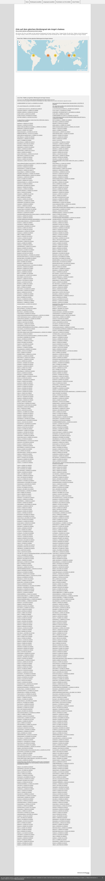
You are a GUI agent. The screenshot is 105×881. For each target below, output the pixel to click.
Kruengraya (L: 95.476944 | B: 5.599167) (25, 514)
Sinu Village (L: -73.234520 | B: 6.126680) (26, 738)
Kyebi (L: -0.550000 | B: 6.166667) (24, 529)
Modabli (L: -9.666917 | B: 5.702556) (60, 583)
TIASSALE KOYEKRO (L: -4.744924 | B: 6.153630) (27, 783)
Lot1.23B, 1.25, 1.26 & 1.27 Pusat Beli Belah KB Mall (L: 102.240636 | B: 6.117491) (34, 553)
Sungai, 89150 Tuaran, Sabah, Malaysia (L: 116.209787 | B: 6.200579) (32, 758)
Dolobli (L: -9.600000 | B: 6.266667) (59, 357)
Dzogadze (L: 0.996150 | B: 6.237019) (60, 366)
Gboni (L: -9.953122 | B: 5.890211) (24, 401)
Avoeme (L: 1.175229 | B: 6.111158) (24, 237)
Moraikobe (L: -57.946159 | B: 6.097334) (25, 589)
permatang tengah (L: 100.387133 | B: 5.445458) (27, 683)
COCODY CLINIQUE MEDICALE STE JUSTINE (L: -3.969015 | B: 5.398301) (33, 327)
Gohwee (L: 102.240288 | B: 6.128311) (60, 410)
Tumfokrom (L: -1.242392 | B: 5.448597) (25, 788)
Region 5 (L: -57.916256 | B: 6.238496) (25, 702)
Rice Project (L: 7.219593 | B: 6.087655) (25, 704)
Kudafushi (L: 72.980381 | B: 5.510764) (60, 517)
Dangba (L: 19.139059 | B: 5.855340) (60, 340)
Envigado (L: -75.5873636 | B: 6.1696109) (26, 379)
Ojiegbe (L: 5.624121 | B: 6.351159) (59, 639)
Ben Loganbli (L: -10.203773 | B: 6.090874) (61, 273)
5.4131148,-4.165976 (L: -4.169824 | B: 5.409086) (27, 110)
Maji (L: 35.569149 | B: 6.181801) (24, 563)
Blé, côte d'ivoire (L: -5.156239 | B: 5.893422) (61, 283)
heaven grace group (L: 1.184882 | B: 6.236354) (27, 437)
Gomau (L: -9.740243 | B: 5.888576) (59, 413)
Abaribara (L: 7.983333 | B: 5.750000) (25, 123)
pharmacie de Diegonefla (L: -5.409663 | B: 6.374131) (28, 687)
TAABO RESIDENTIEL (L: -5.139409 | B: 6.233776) (63, 763)
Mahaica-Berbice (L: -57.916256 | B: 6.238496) (62, 561)
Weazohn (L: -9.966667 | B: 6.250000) (60, 824)
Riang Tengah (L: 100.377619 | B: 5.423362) (61, 702)
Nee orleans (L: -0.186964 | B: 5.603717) (25, 607)
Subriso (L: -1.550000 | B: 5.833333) (24, 753)
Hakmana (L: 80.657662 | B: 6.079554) (25, 433)
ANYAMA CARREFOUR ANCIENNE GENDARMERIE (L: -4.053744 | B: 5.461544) (34, 219)
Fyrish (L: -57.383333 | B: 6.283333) (24, 389)
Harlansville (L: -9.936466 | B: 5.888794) (25, 435)
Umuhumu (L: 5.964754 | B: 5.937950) (60, 810)
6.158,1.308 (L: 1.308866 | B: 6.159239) (60, 113)
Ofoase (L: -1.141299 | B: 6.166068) (24, 634)
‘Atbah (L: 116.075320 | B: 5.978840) (60, 844)
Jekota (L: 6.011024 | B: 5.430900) (59, 467)
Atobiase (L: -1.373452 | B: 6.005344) (60, 234)
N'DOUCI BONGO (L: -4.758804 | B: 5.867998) (62, 594)
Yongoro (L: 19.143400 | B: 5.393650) (60, 834)
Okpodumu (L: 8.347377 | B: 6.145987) (60, 646)
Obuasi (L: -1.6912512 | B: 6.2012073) (60, 629)
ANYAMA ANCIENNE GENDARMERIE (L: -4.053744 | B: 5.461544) (66, 217)
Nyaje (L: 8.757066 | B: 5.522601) (24, 619)
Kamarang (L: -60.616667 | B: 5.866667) (25, 480)
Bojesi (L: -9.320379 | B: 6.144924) (59, 288)
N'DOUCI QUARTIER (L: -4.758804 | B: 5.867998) (62, 597)
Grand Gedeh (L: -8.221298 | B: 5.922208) (61, 418)
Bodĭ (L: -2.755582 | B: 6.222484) (24, 287)
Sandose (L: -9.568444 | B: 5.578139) (60, 716)
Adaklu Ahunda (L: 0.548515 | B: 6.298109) (61, 145)
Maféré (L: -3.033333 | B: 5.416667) (24, 560)
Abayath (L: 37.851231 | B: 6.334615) (60, 123)
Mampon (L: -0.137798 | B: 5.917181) (60, 565)
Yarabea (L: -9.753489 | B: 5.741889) (60, 832)
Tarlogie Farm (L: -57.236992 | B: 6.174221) (61, 770)
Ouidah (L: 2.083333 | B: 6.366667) (24, 665)
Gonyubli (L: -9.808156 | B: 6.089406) (25, 415)
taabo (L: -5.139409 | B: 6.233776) (59, 761)
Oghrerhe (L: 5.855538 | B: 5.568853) (60, 636)
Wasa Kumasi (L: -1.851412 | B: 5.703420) (61, 822)
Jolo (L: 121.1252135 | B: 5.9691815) (25, 477)
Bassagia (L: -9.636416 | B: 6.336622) (25, 266)
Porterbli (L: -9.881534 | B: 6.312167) (60, 690)
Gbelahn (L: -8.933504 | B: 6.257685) (25, 398)
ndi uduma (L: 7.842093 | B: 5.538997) (60, 604)
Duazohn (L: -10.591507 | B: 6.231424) (25, 362)
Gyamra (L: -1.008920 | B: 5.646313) (60, 430)
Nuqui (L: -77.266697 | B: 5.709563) (59, 617)
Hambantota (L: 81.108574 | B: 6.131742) (61, 433)
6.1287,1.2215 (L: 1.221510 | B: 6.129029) (26, 113)
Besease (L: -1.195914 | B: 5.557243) (25, 278)
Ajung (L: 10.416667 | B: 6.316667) (24, 178)
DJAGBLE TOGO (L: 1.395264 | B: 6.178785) (26, 354)
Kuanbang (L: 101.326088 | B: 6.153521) (25, 516)
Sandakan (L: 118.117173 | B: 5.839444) (25, 716)
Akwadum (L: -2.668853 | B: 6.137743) (25, 193)
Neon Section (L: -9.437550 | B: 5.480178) (61, 607)
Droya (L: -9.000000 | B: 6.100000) (24, 361)
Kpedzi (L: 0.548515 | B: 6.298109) (24, 507)
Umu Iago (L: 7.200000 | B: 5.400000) (25, 800)
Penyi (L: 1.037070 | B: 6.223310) (24, 680)
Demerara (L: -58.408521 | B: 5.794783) (60, 345)
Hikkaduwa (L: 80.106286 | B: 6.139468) (60, 437)
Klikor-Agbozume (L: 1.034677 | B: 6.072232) (61, 495)
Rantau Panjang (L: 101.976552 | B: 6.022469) (27, 700)
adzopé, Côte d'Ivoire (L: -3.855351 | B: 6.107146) (27, 153)
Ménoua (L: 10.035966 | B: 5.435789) (25, 577)
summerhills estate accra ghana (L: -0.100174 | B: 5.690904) (30, 756)
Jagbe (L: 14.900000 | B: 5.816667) (59, 460)
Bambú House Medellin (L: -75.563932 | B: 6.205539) (28, 254)
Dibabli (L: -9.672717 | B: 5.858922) (24, 350)
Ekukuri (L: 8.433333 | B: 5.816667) (24, 372)
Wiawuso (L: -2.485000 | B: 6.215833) (60, 829)
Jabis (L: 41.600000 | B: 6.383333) (24, 460)
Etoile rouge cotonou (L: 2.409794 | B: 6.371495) (62, 381)
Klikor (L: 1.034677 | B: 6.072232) (24, 495)
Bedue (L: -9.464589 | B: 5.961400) (24, 271)
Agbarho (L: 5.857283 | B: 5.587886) (60, 157)
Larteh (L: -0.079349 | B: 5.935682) (24, 543)
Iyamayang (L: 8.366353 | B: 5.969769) (25, 459)
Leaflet (78, 70)
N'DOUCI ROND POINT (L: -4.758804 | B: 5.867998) (63, 599)
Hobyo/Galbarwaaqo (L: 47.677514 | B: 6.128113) (27, 440)
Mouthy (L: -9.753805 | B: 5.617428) (59, 589)
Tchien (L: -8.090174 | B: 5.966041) (24, 773)
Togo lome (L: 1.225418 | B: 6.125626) (25, 785)
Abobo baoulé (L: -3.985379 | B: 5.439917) (61, 131)
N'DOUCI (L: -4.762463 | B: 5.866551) (25, 592)
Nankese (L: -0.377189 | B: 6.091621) (25, 602)
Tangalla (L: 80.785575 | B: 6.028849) (60, 768)
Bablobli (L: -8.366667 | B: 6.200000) (60, 246)
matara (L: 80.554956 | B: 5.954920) (24, 570)
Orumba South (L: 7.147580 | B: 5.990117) (26, 660)
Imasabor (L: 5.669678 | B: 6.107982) (60, 449)
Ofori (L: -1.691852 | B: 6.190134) (59, 634)
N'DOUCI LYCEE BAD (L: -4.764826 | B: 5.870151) (27, 597)
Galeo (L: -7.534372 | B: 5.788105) (24, 393)
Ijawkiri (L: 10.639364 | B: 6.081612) (60, 447)
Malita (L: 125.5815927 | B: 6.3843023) (60, 563)
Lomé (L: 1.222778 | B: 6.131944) (24, 551)
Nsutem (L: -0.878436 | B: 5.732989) (60, 616)
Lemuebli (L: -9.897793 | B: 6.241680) (60, 545)
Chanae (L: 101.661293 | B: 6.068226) (60, 318)
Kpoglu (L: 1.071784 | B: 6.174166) (24, 509)
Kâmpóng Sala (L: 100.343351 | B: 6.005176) (61, 480)
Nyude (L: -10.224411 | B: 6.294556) (24, 621)
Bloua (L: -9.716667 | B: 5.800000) (24, 285)
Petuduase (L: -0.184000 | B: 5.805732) (25, 685)
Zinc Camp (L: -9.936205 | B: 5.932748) (25, 841)
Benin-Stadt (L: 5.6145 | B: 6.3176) (24, 276)
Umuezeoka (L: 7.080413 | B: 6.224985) (25, 809)
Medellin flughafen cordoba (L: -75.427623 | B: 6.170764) (29, 575)
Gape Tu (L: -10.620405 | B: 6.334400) (25, 396)
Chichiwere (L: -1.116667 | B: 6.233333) (25, 323)
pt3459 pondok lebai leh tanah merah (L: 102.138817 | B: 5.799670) (66, 692)
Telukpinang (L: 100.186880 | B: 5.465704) (26, 777)
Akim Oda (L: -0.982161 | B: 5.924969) (60, 182)
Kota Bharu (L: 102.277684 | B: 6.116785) (61, 502)
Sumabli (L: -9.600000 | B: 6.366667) (60, 755)
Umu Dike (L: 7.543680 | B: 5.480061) (60, 799)
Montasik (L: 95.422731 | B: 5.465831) (60, 587)
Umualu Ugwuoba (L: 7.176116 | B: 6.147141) (62, 805)
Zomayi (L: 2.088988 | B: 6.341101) (59, 843)
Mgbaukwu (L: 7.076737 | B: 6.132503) (25, 578)
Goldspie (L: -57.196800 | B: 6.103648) (25, 411)
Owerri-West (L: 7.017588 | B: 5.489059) (60, 668)
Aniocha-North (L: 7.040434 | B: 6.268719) (26, 210)
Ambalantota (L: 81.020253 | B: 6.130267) (26, 202)
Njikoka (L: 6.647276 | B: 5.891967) (59, 614)
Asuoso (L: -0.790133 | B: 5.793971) (60, 231)
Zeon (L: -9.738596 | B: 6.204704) (59, 839)
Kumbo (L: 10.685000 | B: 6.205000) (60, 519)
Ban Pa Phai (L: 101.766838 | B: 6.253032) (61, 258)
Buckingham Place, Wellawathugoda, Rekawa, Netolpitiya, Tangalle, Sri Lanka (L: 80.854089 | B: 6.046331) (69, 304)
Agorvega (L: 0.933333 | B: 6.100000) (25, 166)
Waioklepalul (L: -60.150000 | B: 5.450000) (61, 819)
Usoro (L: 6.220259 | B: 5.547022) (59, 814)
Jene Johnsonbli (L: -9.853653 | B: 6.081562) (26, 470)
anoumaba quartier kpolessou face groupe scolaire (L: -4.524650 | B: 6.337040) (34, 214)
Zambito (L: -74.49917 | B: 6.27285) (59, 838)
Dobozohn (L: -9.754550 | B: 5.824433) (60, 354)
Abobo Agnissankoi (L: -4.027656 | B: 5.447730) (27, 131)
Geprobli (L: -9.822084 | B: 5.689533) (60, 405)
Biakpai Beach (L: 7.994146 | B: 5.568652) (61, 280)
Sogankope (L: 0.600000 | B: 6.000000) (60, 741)
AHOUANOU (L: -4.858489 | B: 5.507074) (61, 171)
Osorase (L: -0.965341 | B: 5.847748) (25, 661)
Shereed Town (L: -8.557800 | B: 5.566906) (26, 729)
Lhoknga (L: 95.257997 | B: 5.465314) (60, 546)
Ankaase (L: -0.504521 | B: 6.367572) (60, 210)
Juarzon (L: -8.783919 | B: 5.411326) (25, 478)
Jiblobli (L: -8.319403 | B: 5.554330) (24, 472)
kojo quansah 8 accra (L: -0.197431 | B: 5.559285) (62, 497)
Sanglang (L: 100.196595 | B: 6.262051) (60, 717)
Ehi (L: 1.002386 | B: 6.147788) (58, 369)
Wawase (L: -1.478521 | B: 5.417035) (25, 824)
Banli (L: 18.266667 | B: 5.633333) (24, 261)
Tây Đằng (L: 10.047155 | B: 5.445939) (60, 771)
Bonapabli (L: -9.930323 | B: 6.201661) (60, 293)
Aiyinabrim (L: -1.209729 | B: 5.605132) (25, 177)
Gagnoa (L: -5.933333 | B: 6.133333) (25, 391)
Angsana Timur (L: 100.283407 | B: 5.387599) (26, 209)
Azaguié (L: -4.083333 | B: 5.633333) (60, 244)
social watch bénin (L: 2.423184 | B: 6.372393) (62, 738)
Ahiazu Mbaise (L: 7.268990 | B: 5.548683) (26, 171)
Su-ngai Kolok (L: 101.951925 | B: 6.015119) (61, 749)
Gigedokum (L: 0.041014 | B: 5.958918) (25, 406)
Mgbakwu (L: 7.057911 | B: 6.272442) (60, 577)
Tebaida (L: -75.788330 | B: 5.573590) (25, 775)
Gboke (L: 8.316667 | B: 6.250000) (59, 399)
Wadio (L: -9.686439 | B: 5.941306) (59, 817)
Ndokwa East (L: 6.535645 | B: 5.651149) (61, 605)
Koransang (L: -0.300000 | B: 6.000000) (60, 500)
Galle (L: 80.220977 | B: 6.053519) (59, 393)
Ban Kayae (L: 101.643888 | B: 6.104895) (61, 256)
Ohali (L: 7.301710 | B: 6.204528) (59, 638)
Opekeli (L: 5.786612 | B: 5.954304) (59, 655)
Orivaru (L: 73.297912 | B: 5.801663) (25, 658)
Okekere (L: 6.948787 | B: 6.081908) (24, 641)
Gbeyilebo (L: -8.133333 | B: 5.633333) (60, 398)
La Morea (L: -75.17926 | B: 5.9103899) (25, 533)
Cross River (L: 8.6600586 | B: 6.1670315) (26, 337)
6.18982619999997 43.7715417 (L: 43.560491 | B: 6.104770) (65, 115)
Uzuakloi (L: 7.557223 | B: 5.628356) (25, 815)
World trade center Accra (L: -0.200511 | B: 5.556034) (63, 831)
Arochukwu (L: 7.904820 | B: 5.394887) (25, 224)
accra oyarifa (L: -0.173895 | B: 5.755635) (61, 142)
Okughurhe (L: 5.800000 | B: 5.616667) (25, 648)
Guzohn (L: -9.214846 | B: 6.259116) (24, 428)
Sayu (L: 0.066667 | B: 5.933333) (24, 722)
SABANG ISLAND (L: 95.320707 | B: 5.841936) (62, 710)
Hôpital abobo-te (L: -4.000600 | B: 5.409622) (61, 440)
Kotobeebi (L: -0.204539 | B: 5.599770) (60, 506)
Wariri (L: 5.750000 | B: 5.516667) (24, 822)
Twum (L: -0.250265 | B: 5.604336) (24, 792)
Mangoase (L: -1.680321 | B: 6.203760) (25, 567)
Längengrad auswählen (49, 2)
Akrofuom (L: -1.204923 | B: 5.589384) (25, 188)
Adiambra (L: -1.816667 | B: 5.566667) (60, 148)
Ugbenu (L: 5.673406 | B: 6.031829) (59, 793)
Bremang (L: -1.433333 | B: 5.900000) (60, 300)
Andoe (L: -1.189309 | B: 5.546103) (24, 205)
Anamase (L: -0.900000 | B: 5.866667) (25, 204)
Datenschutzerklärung (19, 878)
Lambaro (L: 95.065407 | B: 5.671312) (25, 538)
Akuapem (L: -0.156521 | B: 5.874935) (60, 190)
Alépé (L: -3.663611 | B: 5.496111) (59, 195)
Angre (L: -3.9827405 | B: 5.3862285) (60, 205)
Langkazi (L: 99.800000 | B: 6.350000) (60, 541)
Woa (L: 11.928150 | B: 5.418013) (24, 831)
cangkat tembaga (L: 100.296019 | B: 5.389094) (62, 313)
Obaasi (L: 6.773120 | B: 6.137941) (59, 621)
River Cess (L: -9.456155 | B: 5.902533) (25, 705)
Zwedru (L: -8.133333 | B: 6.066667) (24, 844)
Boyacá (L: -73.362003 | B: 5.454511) (25, 298)
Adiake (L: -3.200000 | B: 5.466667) (24, 148)
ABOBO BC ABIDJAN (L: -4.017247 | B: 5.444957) (27, 133)
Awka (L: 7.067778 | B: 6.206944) (59, 239)
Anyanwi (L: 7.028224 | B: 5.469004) (25, 222)
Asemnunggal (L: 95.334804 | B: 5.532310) (26, 226)
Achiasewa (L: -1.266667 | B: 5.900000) (60, 143)
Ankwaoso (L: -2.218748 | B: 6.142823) (25, 212)
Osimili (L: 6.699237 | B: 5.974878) (59, 660)
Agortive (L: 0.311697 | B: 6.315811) (59, 165)
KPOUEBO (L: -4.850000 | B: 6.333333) (60, 511)
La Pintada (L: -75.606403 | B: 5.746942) (60, 533)
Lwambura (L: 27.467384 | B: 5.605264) (25, 556)
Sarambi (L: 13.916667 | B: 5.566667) (60, 719)
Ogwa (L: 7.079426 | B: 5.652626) (24, 638)
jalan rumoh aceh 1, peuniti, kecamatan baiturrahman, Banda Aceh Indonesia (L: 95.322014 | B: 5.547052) (69, 463)
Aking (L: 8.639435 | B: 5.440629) (59, 183)
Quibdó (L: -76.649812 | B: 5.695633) (25, 699)
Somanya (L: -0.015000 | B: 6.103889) (60, 743)
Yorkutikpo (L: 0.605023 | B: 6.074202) (25, 836)
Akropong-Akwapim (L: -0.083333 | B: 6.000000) (27, 190)
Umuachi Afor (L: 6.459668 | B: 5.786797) (61, 800)
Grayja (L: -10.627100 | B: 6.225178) (25, 421)
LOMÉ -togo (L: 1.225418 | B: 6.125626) (60, 551)
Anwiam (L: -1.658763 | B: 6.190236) (25, 215)
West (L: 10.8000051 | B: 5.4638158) (60, 826)
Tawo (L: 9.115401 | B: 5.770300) (24, 771)
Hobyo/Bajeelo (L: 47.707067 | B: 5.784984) (61, 438)
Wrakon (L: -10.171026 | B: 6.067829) (25, 832)
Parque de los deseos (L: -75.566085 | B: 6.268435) (63, 673)
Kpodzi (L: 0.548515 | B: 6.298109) (59, 507)
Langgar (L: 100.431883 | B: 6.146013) (25, 541)
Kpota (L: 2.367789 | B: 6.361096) (59, 509)
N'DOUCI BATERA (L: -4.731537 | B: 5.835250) (27, 594)
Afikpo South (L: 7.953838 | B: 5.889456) (60, 155)
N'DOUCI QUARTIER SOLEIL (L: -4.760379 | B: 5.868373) (29, 599)
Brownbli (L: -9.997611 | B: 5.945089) (60, 302)
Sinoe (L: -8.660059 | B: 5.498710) (59, 736)
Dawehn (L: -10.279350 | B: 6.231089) (25, 344)
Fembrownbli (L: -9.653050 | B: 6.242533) (61, 384)
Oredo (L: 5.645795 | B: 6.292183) (59, 656)
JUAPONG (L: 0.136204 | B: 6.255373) (60, 477)
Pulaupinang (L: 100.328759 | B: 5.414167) (61, 695)
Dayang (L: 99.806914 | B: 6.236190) (60, 344)
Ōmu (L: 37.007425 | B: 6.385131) (24, 651)
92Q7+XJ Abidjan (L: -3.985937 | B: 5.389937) (62, 120)
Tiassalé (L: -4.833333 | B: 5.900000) (60, 780)
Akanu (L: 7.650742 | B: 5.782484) (59, 180)
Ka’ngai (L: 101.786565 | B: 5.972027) (25, 487)
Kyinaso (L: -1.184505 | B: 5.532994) (60, 529)
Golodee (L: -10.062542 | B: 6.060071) (25, 413)
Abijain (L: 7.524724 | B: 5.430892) (59, 128)
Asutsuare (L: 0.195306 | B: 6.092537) (25, 232)
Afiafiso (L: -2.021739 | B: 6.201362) (59, 153)
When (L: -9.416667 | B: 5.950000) (24, 827)
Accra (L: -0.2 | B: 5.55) (57, 140)
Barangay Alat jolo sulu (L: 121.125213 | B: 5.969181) (63, 263)
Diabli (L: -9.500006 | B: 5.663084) (59, 349)
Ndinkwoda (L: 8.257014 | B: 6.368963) (25, 605)
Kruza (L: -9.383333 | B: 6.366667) (59, 514)
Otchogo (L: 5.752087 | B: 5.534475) (60, 661)
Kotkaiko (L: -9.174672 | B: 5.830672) (60, 504)
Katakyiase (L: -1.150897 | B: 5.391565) (60, 485)
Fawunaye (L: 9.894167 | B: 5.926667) (25, 384)
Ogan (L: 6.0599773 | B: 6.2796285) (24, 636)
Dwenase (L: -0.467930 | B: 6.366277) (25, 366)
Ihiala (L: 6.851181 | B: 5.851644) (59, 445)
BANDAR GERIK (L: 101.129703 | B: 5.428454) (62, 260)
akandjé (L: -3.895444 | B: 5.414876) (25, 180)
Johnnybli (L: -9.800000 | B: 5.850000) (25, 475)
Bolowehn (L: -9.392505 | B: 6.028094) (25, 293)
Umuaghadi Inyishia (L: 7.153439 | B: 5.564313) (27, 802)
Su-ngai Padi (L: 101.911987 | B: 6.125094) (26, 751)
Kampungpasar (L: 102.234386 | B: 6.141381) (26, 482)
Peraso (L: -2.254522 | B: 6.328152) (24, 682)
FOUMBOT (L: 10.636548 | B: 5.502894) (60, 388)
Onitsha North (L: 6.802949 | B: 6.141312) (26, 653)
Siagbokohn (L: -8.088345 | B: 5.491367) (25, 731)
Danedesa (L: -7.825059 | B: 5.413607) (25, 340)
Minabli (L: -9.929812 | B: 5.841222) (24, 580)
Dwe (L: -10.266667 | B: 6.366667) (59, 364)
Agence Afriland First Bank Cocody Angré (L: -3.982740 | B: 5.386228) (31, 163)
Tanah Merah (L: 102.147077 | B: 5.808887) (26, 768)
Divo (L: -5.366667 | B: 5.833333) (59, 352)
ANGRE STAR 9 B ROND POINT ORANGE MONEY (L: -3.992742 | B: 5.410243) (69, 207)
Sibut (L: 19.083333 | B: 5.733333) (24, 732)
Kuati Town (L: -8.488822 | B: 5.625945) (60, 516)
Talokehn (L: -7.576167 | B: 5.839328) (60, 766)
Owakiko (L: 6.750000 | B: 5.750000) (25, 666)
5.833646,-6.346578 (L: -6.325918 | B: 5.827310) (27, 112)
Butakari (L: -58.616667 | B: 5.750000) (60, 308)
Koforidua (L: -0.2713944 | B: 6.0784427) (25, 497)
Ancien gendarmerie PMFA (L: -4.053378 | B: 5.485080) (64, 204)
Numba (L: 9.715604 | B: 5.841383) (24, 617)
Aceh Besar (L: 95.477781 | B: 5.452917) (25, 143)
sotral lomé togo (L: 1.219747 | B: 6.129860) (26, 744)
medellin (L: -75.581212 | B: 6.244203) (60, 573)
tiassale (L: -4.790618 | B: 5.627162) (24, 782)
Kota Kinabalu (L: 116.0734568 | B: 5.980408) (26, 504)
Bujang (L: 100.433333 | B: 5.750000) (25, 306)
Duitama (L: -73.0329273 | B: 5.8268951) (61, 362)
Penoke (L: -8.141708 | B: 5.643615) (24, 678)
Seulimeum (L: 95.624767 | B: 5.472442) (25, 727)
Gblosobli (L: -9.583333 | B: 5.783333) (25, 399)
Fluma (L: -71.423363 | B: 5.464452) (24, 388)
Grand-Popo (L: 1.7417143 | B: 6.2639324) (61, 420)
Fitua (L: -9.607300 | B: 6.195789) (59, 386)
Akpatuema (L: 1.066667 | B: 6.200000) (60, 185)
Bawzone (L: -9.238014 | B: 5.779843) (25, 268)
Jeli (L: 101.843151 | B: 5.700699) (24, 468)
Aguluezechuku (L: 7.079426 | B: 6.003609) (26, 168)
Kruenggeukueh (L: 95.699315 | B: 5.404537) (61, 512)
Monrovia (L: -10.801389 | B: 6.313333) (25, 587)
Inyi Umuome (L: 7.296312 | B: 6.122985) (61, 450)
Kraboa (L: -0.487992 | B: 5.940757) (24, 512)
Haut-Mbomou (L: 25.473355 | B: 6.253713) (61, 435)
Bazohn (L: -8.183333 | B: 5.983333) (24, 270)
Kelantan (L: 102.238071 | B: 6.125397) (25, 489)
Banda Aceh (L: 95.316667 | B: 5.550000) (26, 260)
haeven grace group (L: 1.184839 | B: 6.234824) (62, 432)
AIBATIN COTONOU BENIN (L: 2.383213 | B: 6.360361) (28, 175)
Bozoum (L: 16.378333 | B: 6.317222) (60, 298)
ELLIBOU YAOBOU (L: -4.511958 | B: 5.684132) (27, 376)
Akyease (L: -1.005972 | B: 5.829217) (60, 193)
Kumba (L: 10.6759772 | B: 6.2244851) (25, 519)
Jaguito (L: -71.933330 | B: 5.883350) (25, 462)
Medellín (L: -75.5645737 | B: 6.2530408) (25, 573)
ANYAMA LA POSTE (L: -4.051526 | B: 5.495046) (62, 219)
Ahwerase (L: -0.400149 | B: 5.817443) (60, 173)
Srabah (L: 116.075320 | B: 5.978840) (25, 748)
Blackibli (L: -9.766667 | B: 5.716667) (25, 283)
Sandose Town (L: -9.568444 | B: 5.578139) (26, 717)
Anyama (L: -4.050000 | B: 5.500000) (25, 217)
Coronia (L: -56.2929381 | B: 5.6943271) (60, 330)
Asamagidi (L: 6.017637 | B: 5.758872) (60, 224)
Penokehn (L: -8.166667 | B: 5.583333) (60, 678)
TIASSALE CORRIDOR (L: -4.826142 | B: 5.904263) (63, 782)
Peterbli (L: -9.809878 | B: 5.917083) (60, 683)
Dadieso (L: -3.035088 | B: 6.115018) (60, 337)
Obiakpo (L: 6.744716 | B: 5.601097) (60, 624)
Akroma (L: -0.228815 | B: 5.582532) (60, 188)
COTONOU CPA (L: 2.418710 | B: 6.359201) (61, 333)
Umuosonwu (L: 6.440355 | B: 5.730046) (25, 812)
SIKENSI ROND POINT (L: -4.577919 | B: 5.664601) (63, 734)
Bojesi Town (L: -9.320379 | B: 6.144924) (25, 290)
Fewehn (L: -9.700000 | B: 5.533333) (25, 386)
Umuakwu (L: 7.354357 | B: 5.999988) (25, 805)
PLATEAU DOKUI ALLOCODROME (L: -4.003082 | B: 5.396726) (65, 687)
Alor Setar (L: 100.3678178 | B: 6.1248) (60, 197)
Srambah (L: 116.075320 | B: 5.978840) (60, 748)
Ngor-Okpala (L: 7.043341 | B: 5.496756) (60, 612)
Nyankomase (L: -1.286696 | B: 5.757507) (61, 619)
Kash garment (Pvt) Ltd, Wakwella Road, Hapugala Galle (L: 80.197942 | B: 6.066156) (68, 104)
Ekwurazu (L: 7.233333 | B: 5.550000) (25, 374)
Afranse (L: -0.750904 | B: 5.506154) (24, 157)
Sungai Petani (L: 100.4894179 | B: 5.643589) (62, 756)
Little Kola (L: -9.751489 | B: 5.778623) (60, 548)
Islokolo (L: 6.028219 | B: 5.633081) (24, 454)
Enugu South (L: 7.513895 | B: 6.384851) (61, 377)
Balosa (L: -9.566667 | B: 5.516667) (59, 251)
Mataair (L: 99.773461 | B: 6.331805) (60, 568)
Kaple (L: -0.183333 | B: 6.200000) (59, 484)
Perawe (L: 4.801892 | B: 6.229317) (59, 682)
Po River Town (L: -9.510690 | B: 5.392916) (26, 688)
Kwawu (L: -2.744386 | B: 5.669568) (59, 528)
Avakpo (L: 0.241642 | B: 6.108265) (59, 236)
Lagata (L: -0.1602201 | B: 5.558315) (25, 534)
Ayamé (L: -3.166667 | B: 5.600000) (59, 243)
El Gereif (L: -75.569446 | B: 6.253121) (60, 374)
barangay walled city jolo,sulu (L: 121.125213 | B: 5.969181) (29, 265)
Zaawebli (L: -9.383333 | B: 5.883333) (25, 838)
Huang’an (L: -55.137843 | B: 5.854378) (25, 442)
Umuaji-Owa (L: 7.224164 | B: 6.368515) (60, 804)
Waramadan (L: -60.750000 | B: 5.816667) (61, 821)
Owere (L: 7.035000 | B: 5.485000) (59, 666)
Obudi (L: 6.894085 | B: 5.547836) (24, 631)
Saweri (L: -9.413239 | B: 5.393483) (59, 721)
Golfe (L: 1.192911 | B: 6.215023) (59, 411)
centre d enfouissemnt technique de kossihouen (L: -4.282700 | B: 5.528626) (33, 315)
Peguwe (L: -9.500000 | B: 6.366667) (60, 675)
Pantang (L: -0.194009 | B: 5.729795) (25, 672)
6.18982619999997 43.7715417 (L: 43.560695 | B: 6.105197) (30, 103)
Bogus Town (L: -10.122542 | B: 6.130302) (26, 288)
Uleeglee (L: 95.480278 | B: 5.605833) (25, 799)
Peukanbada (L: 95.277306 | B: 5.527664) (61, 685)
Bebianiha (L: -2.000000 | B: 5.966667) (60, 270)
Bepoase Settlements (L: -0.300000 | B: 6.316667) (62, 276)
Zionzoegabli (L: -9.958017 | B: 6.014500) (61, 841)
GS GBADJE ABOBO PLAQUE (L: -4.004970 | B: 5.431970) (64, 421)
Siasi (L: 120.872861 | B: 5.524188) (59, 731)
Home (27, 2)
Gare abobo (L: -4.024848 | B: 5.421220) (60, 396)
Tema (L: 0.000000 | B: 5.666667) (59, 777)
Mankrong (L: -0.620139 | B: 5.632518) (60, 567)
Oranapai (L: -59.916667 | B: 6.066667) (25, 656)
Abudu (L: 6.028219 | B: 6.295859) (59, 138)
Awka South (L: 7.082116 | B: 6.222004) (60, 241)
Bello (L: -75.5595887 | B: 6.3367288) (25, 273)
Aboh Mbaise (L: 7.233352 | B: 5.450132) (25, 136)
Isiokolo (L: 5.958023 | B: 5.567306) (59, 452)
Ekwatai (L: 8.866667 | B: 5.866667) (59, 372)
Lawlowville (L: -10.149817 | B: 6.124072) (26, 545)
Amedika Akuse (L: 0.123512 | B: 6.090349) (61, 202)
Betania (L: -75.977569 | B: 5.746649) (25, 280)
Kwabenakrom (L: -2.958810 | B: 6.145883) (61, 524)
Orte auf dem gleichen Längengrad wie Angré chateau (29, 31)
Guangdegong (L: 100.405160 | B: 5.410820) (26, 423)
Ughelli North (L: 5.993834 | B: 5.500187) (61, 795)
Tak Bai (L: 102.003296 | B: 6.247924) (60, 765)
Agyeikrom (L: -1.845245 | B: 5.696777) (25, 170)
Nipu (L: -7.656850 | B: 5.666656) (24, 614)
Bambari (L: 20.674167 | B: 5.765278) (25, 253)
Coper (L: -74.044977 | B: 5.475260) (24, 330)
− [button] (19, 44)
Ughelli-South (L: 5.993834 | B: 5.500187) (26, 797)
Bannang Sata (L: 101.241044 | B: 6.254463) (61, 261)
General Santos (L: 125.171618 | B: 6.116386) (26, 405)
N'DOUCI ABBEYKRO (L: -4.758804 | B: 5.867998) (62, 592)
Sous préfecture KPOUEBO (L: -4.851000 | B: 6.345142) (29, 746)
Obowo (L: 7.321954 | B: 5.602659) (24, 629)
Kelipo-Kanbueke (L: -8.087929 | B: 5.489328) (27, 490)
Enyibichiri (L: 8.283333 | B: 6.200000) (60, 379)
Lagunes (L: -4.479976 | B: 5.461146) (25, 536)
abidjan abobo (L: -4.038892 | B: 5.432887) (61, 125)
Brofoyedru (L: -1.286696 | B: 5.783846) (25, 302)
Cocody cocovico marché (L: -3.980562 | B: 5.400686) (63, 327)
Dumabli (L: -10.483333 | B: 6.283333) (25, 364)
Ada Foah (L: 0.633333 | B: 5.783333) (25, 145)
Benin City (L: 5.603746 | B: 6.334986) (60, 275)
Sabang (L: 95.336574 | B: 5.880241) (25, 710)
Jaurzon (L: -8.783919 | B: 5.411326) (60, 465)
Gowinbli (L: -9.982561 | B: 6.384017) (25, 416)
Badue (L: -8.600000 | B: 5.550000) (59, 248)
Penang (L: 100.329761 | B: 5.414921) (25, 677)
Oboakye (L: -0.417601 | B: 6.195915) (25, 627)
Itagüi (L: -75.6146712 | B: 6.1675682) (25, 457)
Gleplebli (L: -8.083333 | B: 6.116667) (60, 406)
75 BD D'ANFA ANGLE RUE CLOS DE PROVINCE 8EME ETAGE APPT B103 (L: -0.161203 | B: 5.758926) (69, 118)
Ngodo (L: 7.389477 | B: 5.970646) (24, 612)
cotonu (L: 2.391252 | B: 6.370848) (59, 335)
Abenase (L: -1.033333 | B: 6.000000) (25, 125)
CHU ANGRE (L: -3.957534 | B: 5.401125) (26, 325)
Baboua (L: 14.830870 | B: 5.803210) (25, 248)
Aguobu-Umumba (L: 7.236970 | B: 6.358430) (62, 168)
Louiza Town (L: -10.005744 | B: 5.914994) (61, 553)
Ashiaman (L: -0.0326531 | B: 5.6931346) (61, 227)
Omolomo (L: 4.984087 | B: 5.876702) (60, 650)
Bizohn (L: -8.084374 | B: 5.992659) (59, 282)
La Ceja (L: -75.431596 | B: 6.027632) (25, 531)
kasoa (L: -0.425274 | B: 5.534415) (24, 485)
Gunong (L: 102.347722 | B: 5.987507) (25, 427)
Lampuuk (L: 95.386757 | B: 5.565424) (60, 538)
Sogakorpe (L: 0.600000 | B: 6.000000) (60, 739)
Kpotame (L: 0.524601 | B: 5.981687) (25, 511)
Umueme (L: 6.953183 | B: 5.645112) (60, 807)
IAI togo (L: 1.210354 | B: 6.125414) (24, 444)
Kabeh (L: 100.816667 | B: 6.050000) (60, 478)
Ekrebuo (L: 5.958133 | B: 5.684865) (60, 371)
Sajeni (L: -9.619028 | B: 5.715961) (59, 712)
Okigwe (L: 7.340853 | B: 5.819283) (59, 641)
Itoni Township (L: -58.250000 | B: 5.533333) (61, 457)
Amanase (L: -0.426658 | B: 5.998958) (60, 199)
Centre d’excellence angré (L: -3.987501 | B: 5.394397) (63, 315)
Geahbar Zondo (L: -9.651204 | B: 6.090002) (61, 403)
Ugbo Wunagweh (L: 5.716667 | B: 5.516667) (26, 795)
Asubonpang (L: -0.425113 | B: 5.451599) (26, 231)
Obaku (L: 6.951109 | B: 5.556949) (59, 622)
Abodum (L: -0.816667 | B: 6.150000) (60, 135)
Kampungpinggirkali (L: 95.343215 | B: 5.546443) (62, 482)
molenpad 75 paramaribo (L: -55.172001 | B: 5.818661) (28, 585)
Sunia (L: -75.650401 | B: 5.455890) (59, 758)
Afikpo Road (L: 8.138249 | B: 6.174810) (25, 155)
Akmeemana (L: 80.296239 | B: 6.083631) (26, 185)
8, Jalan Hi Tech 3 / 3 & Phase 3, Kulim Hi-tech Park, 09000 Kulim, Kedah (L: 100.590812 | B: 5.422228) (33, 120)
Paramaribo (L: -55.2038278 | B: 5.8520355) (26, 673)
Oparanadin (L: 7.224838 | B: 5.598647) (25, 655)
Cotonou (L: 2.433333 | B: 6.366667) (25, 333)
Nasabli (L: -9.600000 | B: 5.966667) (60, 602)
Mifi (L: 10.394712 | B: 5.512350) (59, 578)
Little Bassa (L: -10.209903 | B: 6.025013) (26, 548)
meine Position (75, 2)
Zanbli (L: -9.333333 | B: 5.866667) (24, 839)
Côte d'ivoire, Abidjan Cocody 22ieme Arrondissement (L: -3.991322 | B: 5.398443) (34, 332)
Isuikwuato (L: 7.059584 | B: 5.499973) (60, 455)
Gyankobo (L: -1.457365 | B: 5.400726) (25, 432)
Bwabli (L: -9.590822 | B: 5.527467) (59, 310)
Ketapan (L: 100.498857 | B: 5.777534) (60, 492)
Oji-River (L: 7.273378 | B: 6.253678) (25, 639)
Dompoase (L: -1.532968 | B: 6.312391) (25, 359)
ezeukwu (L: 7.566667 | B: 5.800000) (25, 383)
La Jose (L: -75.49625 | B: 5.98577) (59, 531)
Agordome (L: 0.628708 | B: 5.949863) (25, 165)
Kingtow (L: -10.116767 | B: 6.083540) (60, 494)
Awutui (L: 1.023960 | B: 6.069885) (24, 243)
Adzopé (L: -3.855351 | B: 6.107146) (60, 152)
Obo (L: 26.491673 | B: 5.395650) (59, 626)
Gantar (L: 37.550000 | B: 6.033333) (59, 394)
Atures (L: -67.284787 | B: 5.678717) (24, 236)
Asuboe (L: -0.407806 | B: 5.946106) (60, 229)
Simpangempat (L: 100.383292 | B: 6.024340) (26, 736)
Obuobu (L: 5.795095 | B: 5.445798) (59, 631)
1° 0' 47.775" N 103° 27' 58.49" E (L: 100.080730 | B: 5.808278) (65, 108)
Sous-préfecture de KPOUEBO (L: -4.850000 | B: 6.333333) (64, 746)
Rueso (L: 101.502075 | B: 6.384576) (60, 707)
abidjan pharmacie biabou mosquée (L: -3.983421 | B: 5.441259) (66, 126)
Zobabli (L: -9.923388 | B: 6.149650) (24, 843)
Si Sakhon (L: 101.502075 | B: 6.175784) (60, 729)
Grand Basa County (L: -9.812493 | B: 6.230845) (62, 416)
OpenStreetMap (84, 70)
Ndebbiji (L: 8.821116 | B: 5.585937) (24, 604)
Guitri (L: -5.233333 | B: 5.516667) (59, 425)
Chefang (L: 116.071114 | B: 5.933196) (25, 322)
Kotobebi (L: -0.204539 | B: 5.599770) (25, 506)
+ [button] (19, 42)
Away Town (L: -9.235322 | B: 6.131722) (60, 237)
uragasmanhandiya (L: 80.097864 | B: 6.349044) (27, 814)
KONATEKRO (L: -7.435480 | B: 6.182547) (26, 500)
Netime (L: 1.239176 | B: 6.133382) (24, 609)
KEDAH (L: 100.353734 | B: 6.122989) (60, 487)
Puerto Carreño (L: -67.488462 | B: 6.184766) (26, 694)
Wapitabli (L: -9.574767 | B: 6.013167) (25, 821)
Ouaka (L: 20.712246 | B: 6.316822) (24, 663)
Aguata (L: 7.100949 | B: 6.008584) (59, 166)
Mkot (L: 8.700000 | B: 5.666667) (59, 582)
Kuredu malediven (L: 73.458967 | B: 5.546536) (62, 522)
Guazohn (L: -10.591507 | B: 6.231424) (60, 423)
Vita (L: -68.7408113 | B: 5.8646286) (24, 817)
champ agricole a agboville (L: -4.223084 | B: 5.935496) (29, 318)
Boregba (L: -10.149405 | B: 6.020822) (25, 295)
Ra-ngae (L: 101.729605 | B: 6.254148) (60, 699)
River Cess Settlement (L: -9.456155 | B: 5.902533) (63, 705)
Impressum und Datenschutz (83, 872)
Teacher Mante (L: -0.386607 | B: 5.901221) (61, 773)
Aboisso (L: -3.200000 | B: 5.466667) (60, 136)
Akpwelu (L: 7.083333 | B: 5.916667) (25, 187)
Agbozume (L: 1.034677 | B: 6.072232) (25, 160)
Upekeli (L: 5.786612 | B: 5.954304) (59, 812)
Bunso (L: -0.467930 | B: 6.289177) (59, 306)
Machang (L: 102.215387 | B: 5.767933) (25, 558)
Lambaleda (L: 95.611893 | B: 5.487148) (60, 536)
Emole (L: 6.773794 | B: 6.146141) (24, 377)
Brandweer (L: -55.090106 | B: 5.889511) (25, 300)
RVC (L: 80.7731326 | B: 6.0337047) (25, 709)
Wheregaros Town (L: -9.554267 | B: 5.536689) (62, 827)
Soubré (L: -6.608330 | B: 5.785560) (59, 744)
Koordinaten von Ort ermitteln (63, 2)
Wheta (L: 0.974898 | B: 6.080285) (24, 829)
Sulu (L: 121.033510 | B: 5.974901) (24, 755)
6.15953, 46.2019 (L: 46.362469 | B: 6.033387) (27, 115)
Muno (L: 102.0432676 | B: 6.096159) (60, 590)
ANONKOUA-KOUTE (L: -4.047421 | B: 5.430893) (62, 212)
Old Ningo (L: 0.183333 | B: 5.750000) (25, 650)
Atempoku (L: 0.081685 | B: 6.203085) (60, 232)
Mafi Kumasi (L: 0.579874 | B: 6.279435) (25, 561)
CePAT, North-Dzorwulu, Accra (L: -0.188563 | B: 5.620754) (29, 316)
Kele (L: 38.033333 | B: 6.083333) (59, 489)
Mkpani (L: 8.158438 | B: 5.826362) (24, 583)
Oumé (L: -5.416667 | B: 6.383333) (59, 665)
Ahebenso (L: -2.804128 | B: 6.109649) (60, 170)
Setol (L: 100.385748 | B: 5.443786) (59, 726)
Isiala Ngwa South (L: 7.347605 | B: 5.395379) (27, 452)
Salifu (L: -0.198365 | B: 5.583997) (24, 714)
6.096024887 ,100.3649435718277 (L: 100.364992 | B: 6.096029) (66, 112)
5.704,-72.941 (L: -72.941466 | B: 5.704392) (61, 110)
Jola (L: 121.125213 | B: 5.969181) (59, 475)
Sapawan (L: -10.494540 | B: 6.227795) (25, 719)
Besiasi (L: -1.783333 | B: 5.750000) (59, 278)
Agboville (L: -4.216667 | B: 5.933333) (60, 159)
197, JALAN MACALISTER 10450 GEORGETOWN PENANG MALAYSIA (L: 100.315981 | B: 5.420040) (68, 106)
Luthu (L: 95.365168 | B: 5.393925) (59, 555)
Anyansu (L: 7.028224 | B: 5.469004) (60, 221)
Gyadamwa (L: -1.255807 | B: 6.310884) (25, 430)
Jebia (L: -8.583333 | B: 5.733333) (24, 467)
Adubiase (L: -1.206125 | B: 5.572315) (60, 150)
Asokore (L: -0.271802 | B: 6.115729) (25, 229)
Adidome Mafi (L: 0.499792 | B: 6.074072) (26, 150)
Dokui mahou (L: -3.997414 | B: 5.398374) (26, 357)
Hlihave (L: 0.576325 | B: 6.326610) (24, 438)
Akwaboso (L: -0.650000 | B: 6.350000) (60, 192)
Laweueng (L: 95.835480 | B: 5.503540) (60, 543)
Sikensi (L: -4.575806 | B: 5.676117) (59, 732)
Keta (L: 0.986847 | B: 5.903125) (24, 492)
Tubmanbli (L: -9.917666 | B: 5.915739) (60, 787)
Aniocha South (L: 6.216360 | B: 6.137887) (61, 209)
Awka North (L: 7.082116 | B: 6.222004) (25, 241)
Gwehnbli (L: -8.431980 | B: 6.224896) (60, 428)
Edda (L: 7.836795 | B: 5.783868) (24, 369)
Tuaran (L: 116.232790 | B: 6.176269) (25, 787)
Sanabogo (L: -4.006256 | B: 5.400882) (60, 714)
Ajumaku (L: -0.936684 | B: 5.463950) (60, 177)
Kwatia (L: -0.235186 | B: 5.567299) (24, 528)
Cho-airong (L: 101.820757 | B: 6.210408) (61, 323)
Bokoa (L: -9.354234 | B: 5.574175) (24, 292)
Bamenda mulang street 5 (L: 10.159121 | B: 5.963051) (28, 256)
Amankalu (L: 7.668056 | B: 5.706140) (60, 200)
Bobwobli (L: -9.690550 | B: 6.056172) (60, 285)
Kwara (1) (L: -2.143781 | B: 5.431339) (60, 526)
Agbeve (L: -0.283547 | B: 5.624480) (24, 159)
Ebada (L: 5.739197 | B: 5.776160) (24, 367)
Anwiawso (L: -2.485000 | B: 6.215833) (60, 215)
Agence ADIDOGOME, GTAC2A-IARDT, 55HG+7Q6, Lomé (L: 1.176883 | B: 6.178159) (68, 161)
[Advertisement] (52, 16)
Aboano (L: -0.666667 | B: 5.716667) (25, 130)
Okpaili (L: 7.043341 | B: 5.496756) (24, 644)
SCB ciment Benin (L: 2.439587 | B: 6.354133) (27, 724)
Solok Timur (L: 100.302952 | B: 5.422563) (26, 743)
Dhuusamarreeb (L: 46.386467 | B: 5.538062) (26, 349)
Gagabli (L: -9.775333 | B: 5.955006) (60, 389)
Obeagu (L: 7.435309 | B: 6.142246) (24, 624)
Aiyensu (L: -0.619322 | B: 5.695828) (60, 175)
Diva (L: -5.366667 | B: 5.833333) (24, 352)
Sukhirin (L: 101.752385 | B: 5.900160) (60, 753)
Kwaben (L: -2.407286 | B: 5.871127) (25, 524)
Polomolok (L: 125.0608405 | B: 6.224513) (61, 688)
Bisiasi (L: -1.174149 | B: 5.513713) (24, 282)
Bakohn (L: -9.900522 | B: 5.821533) (60, 249)
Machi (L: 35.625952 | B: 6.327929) (59, 558)
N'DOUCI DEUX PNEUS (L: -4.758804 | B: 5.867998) (28, 595)
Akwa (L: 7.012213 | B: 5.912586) (24, 192)
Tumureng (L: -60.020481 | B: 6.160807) (60, 788)
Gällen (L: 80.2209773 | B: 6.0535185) (25, 394)
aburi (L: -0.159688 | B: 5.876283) (24, 140)
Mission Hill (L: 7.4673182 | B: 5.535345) (25, 582)
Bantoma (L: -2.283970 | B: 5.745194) (25, 263)
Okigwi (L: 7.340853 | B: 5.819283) (24, 643)
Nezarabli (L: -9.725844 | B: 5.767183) (60, 609)
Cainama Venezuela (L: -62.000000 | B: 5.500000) (62, 311)
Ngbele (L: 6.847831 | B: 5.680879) (24, 611)
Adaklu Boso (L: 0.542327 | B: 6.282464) (25, 147)
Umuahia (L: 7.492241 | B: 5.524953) (60, 802)
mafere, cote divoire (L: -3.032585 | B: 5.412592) (62, 560)
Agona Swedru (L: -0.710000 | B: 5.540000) (61, 163)
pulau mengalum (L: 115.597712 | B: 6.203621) (27, 695)
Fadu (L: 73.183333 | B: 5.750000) (59, 383)
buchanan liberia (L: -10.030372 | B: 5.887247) (27, 304)
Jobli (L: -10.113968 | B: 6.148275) (24, 473)
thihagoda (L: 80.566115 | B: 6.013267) (25, 780)
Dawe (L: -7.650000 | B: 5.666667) (59, 342)
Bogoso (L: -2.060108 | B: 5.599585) (60, 287)
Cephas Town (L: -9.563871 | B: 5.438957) (61, 316)
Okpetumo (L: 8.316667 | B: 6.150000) (25, 646)
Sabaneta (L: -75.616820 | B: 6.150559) (60, 709)
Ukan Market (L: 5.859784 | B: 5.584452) (60, 797)
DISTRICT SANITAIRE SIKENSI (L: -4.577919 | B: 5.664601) (64, 350)
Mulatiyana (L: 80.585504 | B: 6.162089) (25, 590)
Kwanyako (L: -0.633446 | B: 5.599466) (25, 526)
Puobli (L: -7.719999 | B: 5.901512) (24, 697)
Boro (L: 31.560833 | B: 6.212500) (24, 297)
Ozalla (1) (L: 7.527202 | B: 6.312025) (25, 670)
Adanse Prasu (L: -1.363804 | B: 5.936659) (61, 147)
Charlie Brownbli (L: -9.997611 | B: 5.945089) (61, 320)
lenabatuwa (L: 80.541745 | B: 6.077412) (25, 546)
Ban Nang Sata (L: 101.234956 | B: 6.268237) (26, 258)
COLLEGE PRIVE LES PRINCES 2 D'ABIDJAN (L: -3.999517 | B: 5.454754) (68, 328)
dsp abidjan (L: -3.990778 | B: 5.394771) (60, 361)
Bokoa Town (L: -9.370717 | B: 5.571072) (61, 292)
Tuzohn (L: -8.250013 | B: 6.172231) (60, 790)
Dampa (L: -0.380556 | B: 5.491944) (59, 338)
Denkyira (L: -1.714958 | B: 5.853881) (25, 347)
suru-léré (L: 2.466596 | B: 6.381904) (25, 760)
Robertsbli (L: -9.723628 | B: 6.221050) (25, 707)
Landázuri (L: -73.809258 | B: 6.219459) (60, 539)
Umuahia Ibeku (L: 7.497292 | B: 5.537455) (26, 804)
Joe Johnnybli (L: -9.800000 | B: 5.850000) (61, 473)
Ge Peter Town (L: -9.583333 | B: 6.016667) (26, 403)
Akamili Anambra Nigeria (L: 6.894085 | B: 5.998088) (63, 178)
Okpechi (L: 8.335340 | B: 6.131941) (60, 644)
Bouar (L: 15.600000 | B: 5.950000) (59, 297)
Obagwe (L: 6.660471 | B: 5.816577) (24, 622)
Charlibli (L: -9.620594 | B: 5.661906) (25, 320)
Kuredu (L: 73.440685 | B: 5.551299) (60, 521)
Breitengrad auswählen (36, 2)
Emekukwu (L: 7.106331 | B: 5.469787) (60, 376)
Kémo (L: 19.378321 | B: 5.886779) (59, 490)
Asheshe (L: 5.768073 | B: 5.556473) (25, 227)
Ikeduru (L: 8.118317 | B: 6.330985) (24, 449)
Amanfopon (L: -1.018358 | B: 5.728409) (25, 200)
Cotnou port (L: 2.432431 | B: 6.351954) (60, 332)
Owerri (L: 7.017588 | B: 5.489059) (24, 668)
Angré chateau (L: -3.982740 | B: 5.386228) (26, 207)
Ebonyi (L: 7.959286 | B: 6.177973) (59, 367)
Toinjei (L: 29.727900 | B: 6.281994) (59, 785)
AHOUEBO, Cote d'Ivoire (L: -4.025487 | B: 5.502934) (28, 173)
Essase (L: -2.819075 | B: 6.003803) (24, 381)
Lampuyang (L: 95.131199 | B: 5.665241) (25, 539)
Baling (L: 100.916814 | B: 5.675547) (25, 251)
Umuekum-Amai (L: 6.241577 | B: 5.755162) (26, 807)
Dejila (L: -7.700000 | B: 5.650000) (24, 345)
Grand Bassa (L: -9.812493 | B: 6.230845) (26, 418)
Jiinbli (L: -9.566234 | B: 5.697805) (59, 472)
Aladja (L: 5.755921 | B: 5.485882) (24, 195)
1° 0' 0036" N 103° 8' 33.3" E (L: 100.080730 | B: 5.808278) (29, 108)
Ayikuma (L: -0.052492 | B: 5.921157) (25, 244)
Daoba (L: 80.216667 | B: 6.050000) (24, 342)
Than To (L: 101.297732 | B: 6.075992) (60, 778)
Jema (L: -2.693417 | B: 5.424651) (59, 468)
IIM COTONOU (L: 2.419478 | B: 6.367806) (26, 447)
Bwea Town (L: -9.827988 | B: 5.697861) (25, 311)
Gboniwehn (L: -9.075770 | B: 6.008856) (60, 401)
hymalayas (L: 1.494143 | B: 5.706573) (60, 442)
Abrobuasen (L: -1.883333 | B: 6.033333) (25, 138)
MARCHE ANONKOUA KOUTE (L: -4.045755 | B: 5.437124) (29, 568)
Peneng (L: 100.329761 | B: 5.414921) (60, 677)
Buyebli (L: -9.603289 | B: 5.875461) (24, 310)
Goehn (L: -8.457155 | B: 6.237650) (24, 410)
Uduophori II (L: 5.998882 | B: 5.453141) (25, 793)
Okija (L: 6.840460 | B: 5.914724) (59, 643)
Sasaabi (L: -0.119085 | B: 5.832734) (25, 721)
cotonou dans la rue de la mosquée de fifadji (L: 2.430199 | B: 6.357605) (32, 335)
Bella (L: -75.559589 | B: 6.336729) (59, 271)
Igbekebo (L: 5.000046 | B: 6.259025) (25, 445)
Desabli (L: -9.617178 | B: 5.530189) (60, 347)
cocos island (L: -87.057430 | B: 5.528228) (26, 328)
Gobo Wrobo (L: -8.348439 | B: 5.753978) (61, 408)
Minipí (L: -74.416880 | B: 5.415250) (59, 580)
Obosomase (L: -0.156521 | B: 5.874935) (60, 627)
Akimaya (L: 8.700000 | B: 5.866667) (25, 183)
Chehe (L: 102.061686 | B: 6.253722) (60, 322)
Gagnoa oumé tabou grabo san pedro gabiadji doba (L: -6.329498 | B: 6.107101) (69, 391)
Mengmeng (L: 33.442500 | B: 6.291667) (60, 575)
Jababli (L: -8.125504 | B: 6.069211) (59, 459)
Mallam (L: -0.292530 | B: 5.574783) (24, 565)
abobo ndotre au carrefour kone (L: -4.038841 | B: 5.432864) (29, 135)
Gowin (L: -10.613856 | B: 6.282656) (60, 415)
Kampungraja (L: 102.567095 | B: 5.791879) (26, 484)
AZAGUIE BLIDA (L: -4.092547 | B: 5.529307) (26, 246)
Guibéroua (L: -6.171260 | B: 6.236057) (25, 425)
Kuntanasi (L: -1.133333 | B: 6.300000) (25, 521)
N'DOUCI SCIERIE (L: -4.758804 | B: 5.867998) (27, 600)
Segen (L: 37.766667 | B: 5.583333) (59, 724)
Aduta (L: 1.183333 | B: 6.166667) (24, 152)
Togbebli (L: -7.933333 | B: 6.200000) (60, 783)
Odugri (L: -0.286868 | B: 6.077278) (59, 633)
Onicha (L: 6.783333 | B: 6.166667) (59, 651)
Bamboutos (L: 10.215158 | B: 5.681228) (60, 253)
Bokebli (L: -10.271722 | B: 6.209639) (60, 290)
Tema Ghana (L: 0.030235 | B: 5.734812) (25, 778)
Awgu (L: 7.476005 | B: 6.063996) (24, 239)
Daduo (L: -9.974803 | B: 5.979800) (24, 338)
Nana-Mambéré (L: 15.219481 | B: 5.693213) (61, 600)
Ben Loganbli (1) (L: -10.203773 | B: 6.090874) (27, 275)
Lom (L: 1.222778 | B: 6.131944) (24, 550)
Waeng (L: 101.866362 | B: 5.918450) (25, 819)
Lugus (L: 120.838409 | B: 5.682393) (25, 555)
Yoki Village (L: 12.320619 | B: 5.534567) (25, 834)
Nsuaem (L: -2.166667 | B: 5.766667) (25, 616)
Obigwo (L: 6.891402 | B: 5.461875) (24, 626)
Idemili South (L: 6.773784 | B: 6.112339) (60, 444)
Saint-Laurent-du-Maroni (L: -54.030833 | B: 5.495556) (28, 712)
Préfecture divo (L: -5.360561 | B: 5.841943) (26, 692)
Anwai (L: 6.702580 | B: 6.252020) (59, 214)
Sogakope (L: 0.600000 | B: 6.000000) (25, 739)
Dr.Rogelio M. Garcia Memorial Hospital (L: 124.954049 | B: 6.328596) (67, 359)
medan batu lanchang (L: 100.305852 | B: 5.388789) (63, 572)
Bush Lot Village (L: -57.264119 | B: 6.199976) (27, 308)
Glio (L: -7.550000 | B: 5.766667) (24, 408)
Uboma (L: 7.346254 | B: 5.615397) (59, 792)
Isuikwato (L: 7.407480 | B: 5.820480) (25, 455)
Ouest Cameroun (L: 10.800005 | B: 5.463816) (62, 663)
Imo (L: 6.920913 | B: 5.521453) (23, 450)
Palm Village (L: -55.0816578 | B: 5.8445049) (61, 670)
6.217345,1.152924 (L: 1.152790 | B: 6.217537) (27, 117)
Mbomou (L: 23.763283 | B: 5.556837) (25, 572)
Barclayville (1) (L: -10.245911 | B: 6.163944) (61, 265)
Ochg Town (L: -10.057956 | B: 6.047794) (25, 633)
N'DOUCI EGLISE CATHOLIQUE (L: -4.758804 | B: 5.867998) (65, 595)
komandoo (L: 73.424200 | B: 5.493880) (60, 499)
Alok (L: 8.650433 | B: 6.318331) (24, 197)
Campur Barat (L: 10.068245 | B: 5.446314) (26, 313)
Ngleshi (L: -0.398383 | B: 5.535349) (60, 611)
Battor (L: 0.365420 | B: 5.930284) (59, 266)
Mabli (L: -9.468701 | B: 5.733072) (59, 556)
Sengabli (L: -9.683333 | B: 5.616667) (25, 726)
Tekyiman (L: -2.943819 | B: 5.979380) (60, 775)
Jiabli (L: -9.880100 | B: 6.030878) (59, 470)
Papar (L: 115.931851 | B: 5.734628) (60, 672)
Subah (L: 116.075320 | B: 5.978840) (60, 751)
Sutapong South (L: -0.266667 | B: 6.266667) (61, 760)
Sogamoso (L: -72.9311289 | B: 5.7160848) (26, 741)
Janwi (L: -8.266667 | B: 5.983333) (24, 465)
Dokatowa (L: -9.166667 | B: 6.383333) (60, 355)
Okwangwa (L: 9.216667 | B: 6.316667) (60, 648)
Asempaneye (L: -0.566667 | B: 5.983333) (61, 226)
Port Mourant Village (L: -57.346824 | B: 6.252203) (27, 690)
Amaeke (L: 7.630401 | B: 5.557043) (24, 199)
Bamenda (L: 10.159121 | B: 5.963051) (60, 254)
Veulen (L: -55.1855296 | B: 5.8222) (59, 815)
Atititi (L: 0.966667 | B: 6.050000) (24, 234)
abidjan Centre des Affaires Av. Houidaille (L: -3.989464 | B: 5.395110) (31, 126)
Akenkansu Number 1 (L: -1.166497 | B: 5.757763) (27, 182)
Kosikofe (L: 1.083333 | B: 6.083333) (25, 502)
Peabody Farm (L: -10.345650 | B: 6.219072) (26, 675)
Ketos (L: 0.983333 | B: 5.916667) (24, 494)
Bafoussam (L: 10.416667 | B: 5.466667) (25, 249)
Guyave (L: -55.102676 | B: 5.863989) (60, 427)
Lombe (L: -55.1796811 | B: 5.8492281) (60, 550)
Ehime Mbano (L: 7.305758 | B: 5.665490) (26, 371)
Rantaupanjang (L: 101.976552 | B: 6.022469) (62, 700)
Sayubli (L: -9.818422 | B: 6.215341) (60, 722)
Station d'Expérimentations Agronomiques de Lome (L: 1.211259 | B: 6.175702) (33, 749)
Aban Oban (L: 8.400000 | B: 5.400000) (60, 121)
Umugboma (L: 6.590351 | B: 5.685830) (60, 809)
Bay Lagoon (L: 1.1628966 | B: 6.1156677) (61, 268)
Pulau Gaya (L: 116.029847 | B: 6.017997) (61, 694)
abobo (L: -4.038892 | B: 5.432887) (59, 130)
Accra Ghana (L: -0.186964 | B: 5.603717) (26, 142)
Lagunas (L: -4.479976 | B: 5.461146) (60, 534)
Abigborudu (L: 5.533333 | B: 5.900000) (25, 128)
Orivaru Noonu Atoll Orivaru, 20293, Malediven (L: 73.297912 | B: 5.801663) (68, 658)
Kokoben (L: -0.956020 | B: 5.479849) (25, 499)
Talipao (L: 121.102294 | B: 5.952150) (25, 766)
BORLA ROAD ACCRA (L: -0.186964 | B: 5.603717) (63, 295)
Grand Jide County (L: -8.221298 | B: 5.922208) (27, 420)
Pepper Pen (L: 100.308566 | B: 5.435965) (61, 680)
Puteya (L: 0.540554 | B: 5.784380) (59, 697)
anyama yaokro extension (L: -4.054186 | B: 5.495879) (28, 221)
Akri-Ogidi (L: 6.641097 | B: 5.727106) (60, 187)
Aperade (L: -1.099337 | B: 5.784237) (60, 222)
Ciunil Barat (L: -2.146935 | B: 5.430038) (60, 325)
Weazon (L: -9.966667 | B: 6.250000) (25, 826)
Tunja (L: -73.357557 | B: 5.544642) (24, 790)
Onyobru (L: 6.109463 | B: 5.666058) (60, 653)
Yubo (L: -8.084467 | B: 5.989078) (59, 836)
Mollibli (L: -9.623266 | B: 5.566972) (59, 585)
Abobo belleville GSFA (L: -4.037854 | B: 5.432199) (63, 133)
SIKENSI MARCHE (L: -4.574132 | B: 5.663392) (27, 734)
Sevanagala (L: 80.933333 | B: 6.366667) (61, 727)
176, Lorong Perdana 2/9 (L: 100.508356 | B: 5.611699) (28, 106)
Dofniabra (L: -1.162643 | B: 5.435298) (25, 355)
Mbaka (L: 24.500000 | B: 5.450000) (59, 570)
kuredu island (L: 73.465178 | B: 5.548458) (26, 522)
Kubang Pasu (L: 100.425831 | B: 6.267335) (26, 517)
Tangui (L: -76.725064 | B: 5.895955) (25, 770)
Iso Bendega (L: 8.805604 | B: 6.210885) (60, 454)
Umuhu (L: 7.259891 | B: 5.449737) (24, 810)
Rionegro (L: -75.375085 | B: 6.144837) (60, 704)
